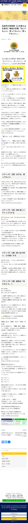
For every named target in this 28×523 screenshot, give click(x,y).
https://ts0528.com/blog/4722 (10, 246)
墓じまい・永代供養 (6, 463)
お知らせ (9, 39)
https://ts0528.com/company (10, 361)
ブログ (3, 456)
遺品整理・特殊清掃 (6, 461)
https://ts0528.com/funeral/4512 (11, 203)
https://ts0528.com (7, 133)
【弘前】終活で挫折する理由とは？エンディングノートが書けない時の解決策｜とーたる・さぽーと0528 (21, 434)
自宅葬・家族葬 (5, 458)
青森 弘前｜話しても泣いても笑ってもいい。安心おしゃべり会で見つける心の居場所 (7, 434)
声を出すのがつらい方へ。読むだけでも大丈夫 (15, 500)
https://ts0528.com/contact (10, 416)
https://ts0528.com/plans (9, 318)
